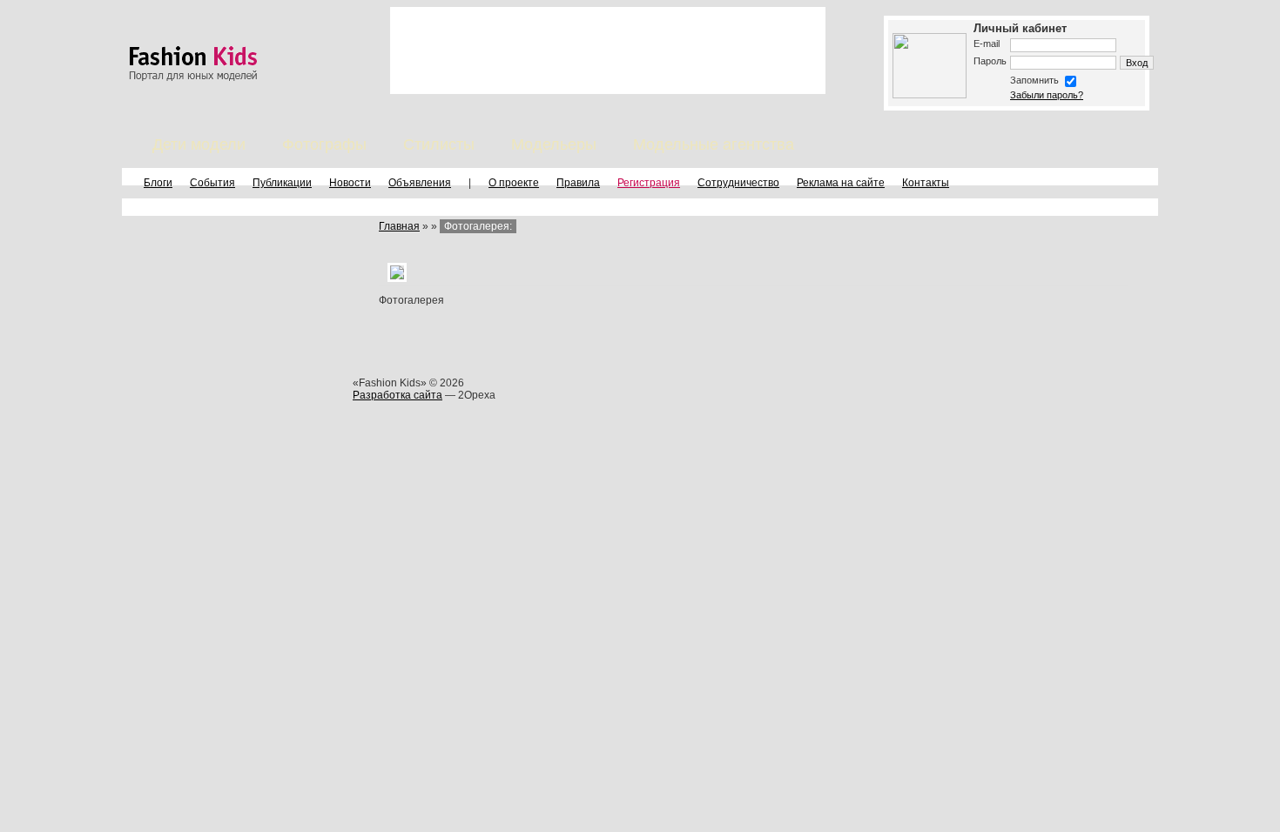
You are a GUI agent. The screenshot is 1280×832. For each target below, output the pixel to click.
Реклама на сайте (841, 183)
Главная (399, 226)
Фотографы (324, 144)
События (212, 183)
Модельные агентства (713, 144)
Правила (578, 183)
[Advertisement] (607, 50)
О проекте (513, 183)
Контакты (925, 183)
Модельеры (553, 144)
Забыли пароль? (1046, 95)
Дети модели (199, 144)
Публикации (282, 183)
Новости (350, 183)
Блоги (158, 183)
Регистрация (648, 183)
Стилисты (439, 144)
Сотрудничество (738, 183)
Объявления (419, 183)
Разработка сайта (397, 395)
